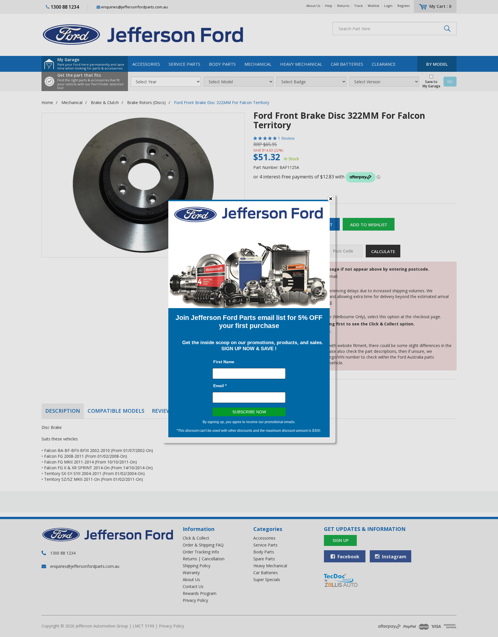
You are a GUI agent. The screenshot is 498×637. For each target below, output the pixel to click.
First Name (223, 361)
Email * (220, 385)
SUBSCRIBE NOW (249, 412)
